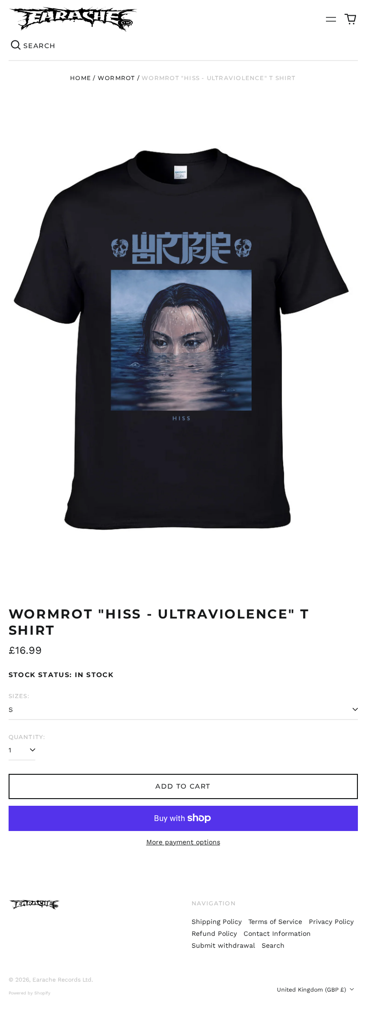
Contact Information (277, 933)
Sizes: (19, 696)
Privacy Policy (331, 921)
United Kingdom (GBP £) (312, 989)
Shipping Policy (217, 921)
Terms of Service (275, 921)
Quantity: (27, 736)
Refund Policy (214, 933)
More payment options (183, 842)
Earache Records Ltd (62, 979)
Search (273, 945)
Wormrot (116, 77)
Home (80, 77)
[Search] (16, 45)
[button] (350, 19)
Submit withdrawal (223, 945)
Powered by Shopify (30, 993)
